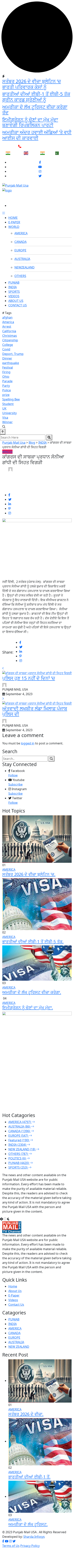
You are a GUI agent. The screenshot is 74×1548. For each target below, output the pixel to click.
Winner (7, 422)
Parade (7, 381)
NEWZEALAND (24, 267)
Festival (7, 367)
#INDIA (7, 452)
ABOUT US (15, 301)
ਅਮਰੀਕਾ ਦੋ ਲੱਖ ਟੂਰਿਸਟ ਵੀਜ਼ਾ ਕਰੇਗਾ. (31, 992)
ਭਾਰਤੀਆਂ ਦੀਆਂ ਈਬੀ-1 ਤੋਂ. (29, 1477)
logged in (27, 743)
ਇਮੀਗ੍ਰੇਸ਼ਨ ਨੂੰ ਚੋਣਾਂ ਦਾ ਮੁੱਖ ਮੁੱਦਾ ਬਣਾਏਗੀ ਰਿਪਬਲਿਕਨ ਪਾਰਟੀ (30, 122)
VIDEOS (13, 296)
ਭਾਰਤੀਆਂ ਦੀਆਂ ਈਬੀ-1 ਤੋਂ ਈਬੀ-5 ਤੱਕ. (33, 941)
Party (6, 386)
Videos (13, 1300)
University (9, 413)
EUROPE (20, 250)
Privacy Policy (30, 1546)
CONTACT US (17, 305)
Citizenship (10, 340)
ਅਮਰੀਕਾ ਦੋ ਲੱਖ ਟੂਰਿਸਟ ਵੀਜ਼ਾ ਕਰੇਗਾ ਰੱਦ (34, 110)
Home (12, 1286)
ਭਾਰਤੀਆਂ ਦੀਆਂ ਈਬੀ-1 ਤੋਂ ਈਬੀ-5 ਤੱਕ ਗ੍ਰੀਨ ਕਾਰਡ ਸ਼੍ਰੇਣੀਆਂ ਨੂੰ (36, 97)
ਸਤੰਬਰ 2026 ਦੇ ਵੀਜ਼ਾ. (25, 1414)
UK (4, 408)
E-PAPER (14, 222)
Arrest (6, 326)
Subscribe (15, 784)
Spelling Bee (11, 399)
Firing (6, 372)
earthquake (10, 363)
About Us (15, 1291)
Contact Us (16, 1304)
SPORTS (14, 292)
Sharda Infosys (34, 1537)
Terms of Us (11, 1546)
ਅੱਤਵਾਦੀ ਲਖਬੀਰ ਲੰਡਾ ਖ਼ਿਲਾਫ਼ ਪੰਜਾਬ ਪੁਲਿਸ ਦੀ (34, 711)
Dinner (7, 358)
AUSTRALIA (22, 259)
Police (6, 390)
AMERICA (21, 233)
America (8, 322)
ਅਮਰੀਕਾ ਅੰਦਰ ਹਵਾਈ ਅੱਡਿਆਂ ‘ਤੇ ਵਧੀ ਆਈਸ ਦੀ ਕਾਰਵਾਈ (37, 135)
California (9, 331)
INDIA (12, 287)
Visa (5, 417)
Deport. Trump (13, 354)
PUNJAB (13, 282)
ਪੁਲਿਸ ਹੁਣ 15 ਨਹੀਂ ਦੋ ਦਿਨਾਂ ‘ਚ (28, 678)
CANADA (20, 242)
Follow (13, 775)
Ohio (5, 376)
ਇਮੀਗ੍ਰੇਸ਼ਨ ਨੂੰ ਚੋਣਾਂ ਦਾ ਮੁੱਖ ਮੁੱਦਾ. (27, 1007)
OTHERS (20, 276)
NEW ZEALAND (18, 1347)
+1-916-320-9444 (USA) (39, 146)
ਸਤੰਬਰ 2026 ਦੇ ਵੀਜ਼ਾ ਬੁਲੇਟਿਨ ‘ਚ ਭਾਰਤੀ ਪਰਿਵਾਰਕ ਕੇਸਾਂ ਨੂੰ (31, 84)
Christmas (9, 336)
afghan (7, 317)
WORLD (13, 227)
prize (5, 395)
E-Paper (14, 1295)
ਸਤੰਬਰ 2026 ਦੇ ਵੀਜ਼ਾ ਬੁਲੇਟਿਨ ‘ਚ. (28, 874)
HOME (13, 218)
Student (8, 404)
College (7, 345)
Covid (6, 349)
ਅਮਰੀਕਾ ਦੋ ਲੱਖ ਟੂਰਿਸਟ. (28, 1524)
